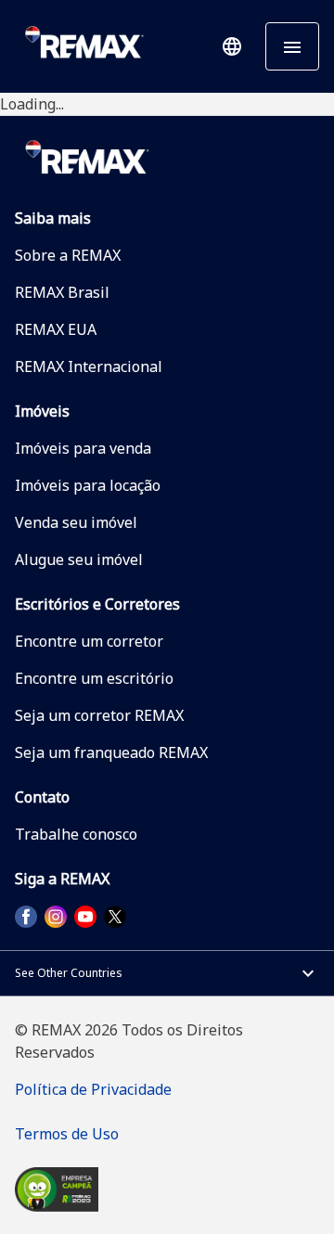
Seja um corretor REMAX (99, 715)
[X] (115, 917)
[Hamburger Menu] (292, 46)
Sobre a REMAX (68, 255)
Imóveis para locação (88, 485)
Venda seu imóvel (76, 522)
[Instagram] (56, 917)
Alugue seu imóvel (79, 559)
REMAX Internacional (88, 366)
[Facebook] (26, 917)
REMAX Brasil (62, 292)
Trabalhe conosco (76, 834)
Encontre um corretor (89, 641)
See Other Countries (68, 973)
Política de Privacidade (93, 1089)
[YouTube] (85, 917)
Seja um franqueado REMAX (111, 752)
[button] (231, 46)
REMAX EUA (55, 329)
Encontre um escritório (94, 678)
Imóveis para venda (83, 448)
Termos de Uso (67, 1134)
